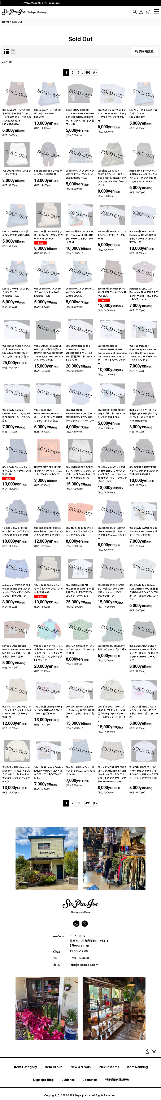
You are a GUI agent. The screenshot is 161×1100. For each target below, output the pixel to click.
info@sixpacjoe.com (84, 964)
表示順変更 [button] (146, 51)
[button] (135, 12)
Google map (80, 945)
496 (87, 72)
